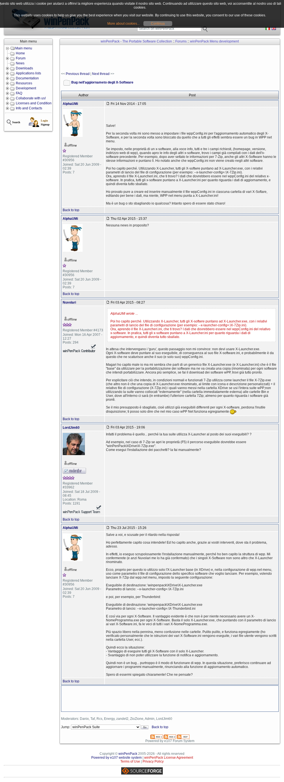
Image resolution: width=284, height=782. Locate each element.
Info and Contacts (29, 108)
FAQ (19, 93)
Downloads (24, 68)
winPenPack (127, 754)
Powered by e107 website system (116, 758)
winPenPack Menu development (214, 41)
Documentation (27, 78)
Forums (181, 41)
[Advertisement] (162, 58)
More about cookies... (123, 24)
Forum (21, 58)
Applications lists (28, 73)
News (20, 63)
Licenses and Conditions (34, 103)
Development (26, 88)
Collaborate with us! (31, 98)
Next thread (101, 74)
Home (20, 53)
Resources (24, 83)
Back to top (71, 210)
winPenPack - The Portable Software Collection (136, 41)
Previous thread (78, 74)
